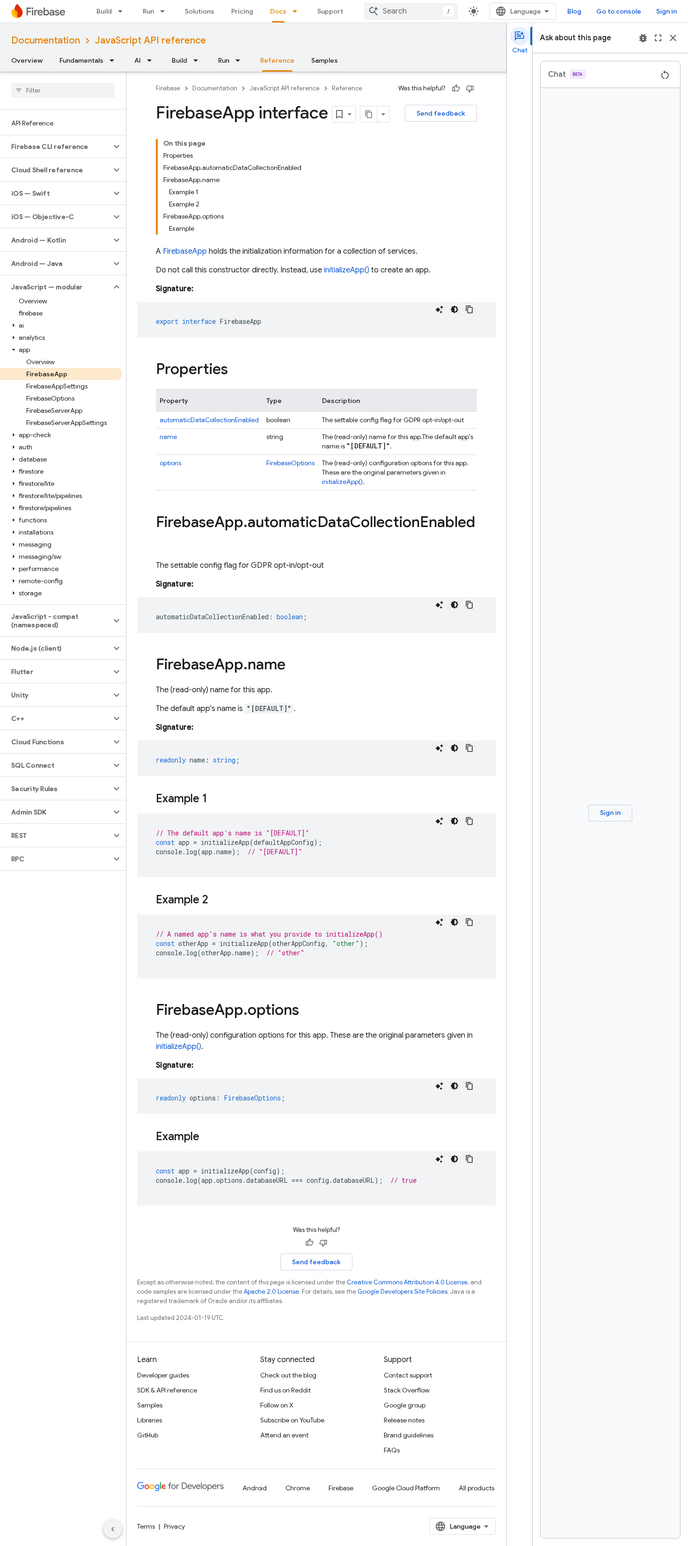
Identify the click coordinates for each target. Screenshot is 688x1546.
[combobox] (411, 11)
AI (137, 60)
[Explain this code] (439, 309)
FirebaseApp (185, 251)
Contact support (408, 1375)
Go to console (618, 11)
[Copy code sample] (469, 309)
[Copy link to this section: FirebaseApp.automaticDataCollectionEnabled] (165, 541)
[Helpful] (456, 88)
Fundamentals (81, 60)
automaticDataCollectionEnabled (209, 420)
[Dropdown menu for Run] (165, 11)
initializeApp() (346, 270)
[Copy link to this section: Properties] (237, 370)
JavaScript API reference (150, 40)
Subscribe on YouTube (292, 1420)
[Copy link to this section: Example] (208, 1137)
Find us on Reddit (285, 1390)
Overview (27, 60)
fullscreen (658, 38)
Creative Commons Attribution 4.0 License (407, 1282)
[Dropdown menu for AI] (152, 60)
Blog (574, 11)
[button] (55, 146)
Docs (278, 11)
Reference (277, 60)
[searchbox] (63, 90)
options (170, 463)
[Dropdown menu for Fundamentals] (114, 60)
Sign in (666, 11)
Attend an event (284, 1435)
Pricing (242, 11)
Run (148, 11)
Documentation (45, 40)
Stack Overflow (407, 1390)
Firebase (168, 88)
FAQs (392, 1450)
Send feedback (441, 113)
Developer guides (163, 1375)
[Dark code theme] (454, 309)
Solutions (199, 11)
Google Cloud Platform (406, 1488)
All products (476, 1488)
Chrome (297, 1488)
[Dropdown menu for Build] (123, 11)
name (168, 436)
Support (330, 11)
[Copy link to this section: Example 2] (217, 900)
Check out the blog (288, 1375)
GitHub (147, 1435)
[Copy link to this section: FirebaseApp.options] (308, 1011)
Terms (146, 1526)
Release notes (404, 1420)
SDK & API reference (167, 1390)
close (673, 38)
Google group (404, 1405)
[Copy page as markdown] (368, 114)
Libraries (149, 1420)
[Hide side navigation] (112, 1529)
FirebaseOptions (290, 463)
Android (254, 1488)
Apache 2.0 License (271, 1292)
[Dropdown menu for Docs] (297, 11)
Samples (324, 60)
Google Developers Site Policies (402, 1292)
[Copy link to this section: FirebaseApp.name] (294, 665)
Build (104, 11)
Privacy (174, 1526)
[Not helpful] (470, 88)
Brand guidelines (408, 1435)
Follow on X (276, 1405)
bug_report (643, 38)
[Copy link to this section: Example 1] (216, 799)
